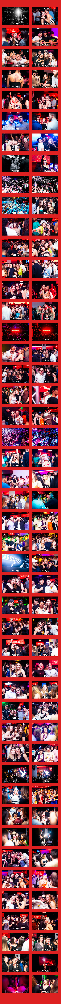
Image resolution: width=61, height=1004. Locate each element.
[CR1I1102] (45, 753)
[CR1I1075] (45, 816)
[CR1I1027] (15, 942)
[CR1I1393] (15, 290)
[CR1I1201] (15, 521)
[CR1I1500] (15, 163)
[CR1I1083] (45, 795)
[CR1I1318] (15, 332)
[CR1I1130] (45, 711)
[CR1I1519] (15, 37)
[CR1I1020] (15, 963)
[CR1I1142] (15, 647)
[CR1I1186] (45, 542)
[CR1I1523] (15, 121)
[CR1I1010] (45, 37)
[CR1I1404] (45, 248)
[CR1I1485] (45, 163)
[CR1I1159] (15, 584)
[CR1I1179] (15, 563)
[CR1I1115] (45, 732)
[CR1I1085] (15, 795)
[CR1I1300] (15, 353)
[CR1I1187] (15, 542)
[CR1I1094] (45, 774)
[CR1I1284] (45, 416)
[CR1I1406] (45, 290)
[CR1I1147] (45, 605)
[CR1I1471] (45, 184)
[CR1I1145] (15, 626)
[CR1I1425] (15, 227)
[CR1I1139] (45, 647)
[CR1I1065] (15, 858)
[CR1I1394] (45, 311)
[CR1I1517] (15, 142)
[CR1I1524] (45, 100)
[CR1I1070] (15, 837)
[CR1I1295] (15, 374)
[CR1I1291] (15, 395)
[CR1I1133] (15, 711)
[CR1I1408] (45, 227)
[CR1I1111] (45, 690)
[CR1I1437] (15, 205)
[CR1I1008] (45, 58)
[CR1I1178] (45, 563)
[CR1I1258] (45, 437)
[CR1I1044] (45, 900)
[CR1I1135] (45, 668)
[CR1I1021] (45, 942)
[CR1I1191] (45, 479)
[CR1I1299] (45, 353)
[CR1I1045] (45, 879)
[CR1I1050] (15, 900)
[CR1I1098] (15, 774)
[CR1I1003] (45, 79)
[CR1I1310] (45, 332)
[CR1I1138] (15, 668)
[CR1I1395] (45, 269)
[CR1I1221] (45, 458)
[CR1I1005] (15, 79)
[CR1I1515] (45, 142)
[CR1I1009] (15, 58)
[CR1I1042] (45, 921)
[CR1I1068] (45, 837)
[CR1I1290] (45, 395)
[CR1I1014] (45, 963)
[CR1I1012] (15, 984)
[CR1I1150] (15, 605)
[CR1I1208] (45, 500)
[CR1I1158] (45, 584)
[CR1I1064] (45, 858)
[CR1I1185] (15, 500)
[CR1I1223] (15, 458)
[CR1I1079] (15, 816)
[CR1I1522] (45, 121)
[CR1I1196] (45, 521)
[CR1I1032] (45, 984)
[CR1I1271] (15, 437)
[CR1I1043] (15, 921)
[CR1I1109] (15, 753)
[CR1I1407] (15, 248)
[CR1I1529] (15, 100)
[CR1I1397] (15, 311)
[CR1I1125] (15, 732)
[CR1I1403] (15, 269)
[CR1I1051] (15, 879)
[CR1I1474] (15, 184)
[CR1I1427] (45, 205)
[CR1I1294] (45, 374)
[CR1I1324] (15, 16)
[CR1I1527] (45, 16)
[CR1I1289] (15, 416)
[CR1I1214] (15, 479)
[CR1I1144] (45, 626)
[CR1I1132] (15, 690)
